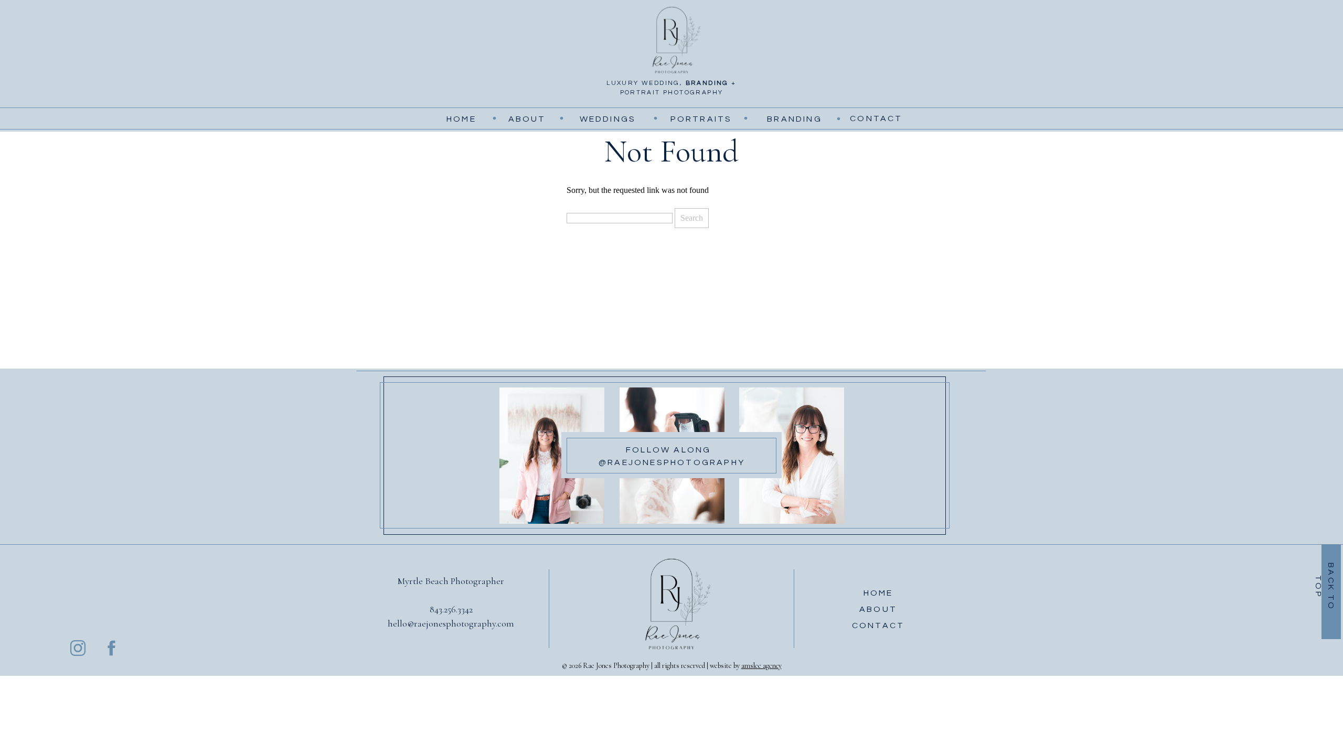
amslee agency (761, 665)
